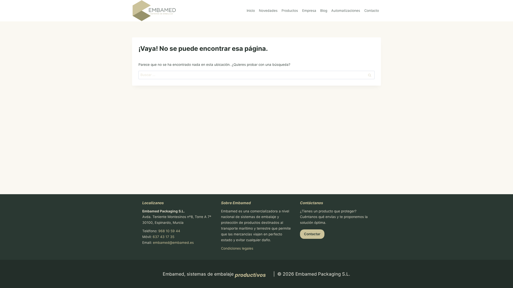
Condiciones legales (237, 248)
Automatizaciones (345, 11)
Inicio (251, 11)
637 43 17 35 (163, 237)
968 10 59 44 (169, 231)
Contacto (371, 11)
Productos (290, 11)
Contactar (312, 234)
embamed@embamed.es (173, 243)
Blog (323, 11)
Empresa (309, 11)
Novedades (268, 11)
